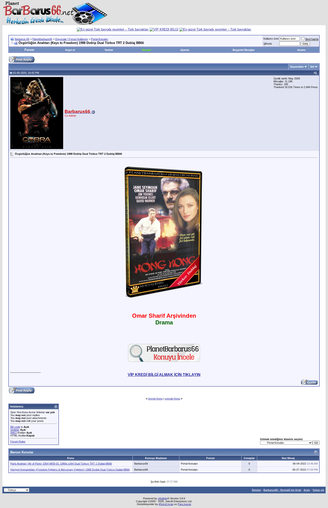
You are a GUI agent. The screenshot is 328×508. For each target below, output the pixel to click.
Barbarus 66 (22, 39)
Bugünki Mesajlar (244, 49)
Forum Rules (17, 441)
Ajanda (184, 49)
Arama (301, 49)
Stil (312, 66)
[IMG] (13, 432)
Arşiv (307, 490)
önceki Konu (155, 398)
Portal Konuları (99, 39)
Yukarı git (318, 490)
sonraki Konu (172, 398)
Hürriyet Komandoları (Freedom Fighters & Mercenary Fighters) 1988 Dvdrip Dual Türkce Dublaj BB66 (70, 469)
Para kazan (184, 504)
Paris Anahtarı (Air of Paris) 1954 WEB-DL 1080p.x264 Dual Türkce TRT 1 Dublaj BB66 (61, 463)
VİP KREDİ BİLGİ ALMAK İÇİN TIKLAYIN (164, 375)
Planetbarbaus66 (42, 39)
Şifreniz (267, 43)
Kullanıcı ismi (271, 38)
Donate (146, 49)
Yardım (108, 49)
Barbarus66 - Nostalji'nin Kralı (282, 490)
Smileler (14, 429)
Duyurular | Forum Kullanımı (71, 39)
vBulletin (162, 498)
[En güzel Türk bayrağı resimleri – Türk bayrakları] (113, 29)
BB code (15, 426)
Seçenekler (297, 66)
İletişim (256, 490)
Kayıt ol (70, 49)
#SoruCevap (166, 504)
